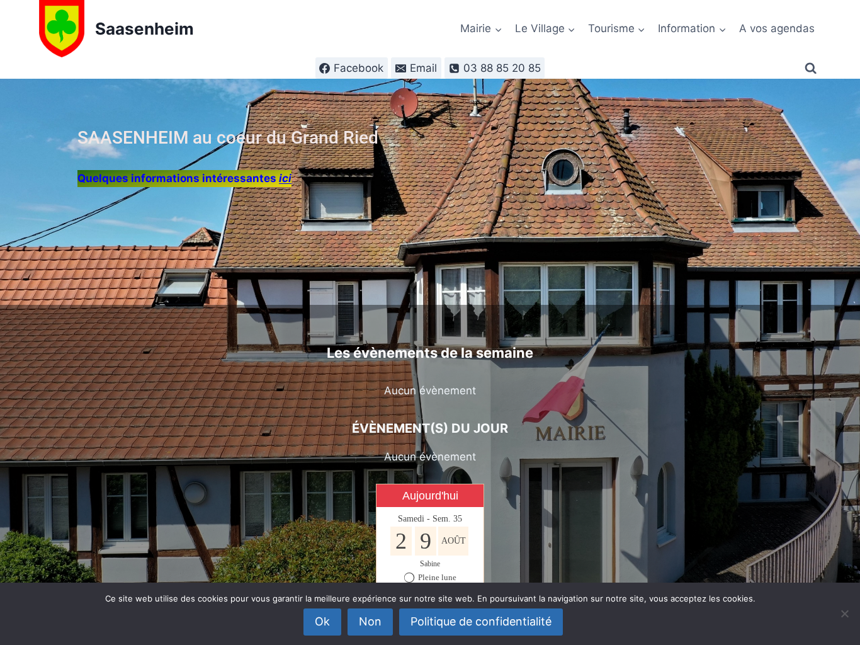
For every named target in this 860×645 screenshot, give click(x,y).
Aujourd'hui (430, 495)
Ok (322, 621)
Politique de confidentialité (481, 621)
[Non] (844, 613)
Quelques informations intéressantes (184, 178)
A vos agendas (777, 28)
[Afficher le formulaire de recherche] (813, 68)
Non (370, 621)
